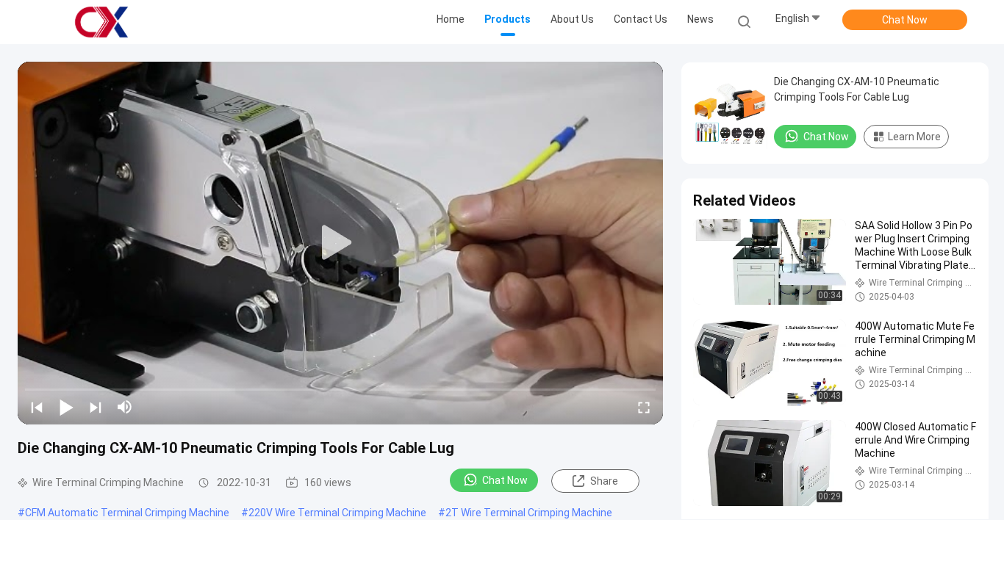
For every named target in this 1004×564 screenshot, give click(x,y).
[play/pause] (66, 407)
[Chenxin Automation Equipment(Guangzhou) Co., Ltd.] (101, 22)
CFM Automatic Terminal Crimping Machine (127, 512)
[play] (340, 243)
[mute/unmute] (125, 407)
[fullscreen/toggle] (644, 407)
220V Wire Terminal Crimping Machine (337, 512)
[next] (95, 407)
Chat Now (905, 20)
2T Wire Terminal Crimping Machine (528, 512)
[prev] (36, 407)
